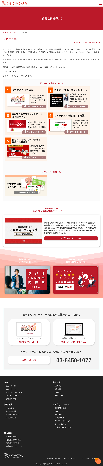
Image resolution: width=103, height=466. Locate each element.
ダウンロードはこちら (72, 238)
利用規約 (57, 458)
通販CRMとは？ (60, 408)
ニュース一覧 (11, 386)
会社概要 (50, 458)
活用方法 (8, 404)
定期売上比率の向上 (13, 440)
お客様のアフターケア (14, 446)
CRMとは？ (59, 411)
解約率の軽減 (11, 411)
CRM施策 (58, 392)
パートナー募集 (84, 458)
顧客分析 (58, 386)
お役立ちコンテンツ (62, 404)
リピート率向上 (12, 436)
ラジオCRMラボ (60, 424)
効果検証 (58, 389)
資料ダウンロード (12, 395)
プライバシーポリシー (69, 458)
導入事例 (8, 433)
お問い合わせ (29, 360)
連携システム (59, 395)
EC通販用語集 (60, 418)
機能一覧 (57, 382)
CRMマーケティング (62, 421)
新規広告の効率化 (12, 443)
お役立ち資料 (11, 399)
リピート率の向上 (12, 414)
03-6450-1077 (74, 360)
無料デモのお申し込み (14, 392)
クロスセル (10, 408)
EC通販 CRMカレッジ (63, 427)
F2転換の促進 (11, 418)
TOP (4, 32)
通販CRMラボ (13, 32)
